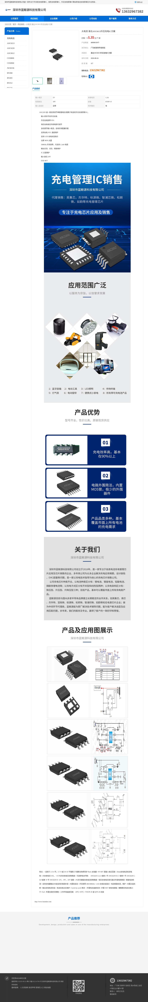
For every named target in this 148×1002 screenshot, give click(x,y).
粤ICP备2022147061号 (34, 981)
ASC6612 (10, 53)
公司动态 (93, 19)
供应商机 (34, 19)
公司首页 (14, 19)
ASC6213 (10, 43)
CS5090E (10, 63)
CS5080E (10, 58)
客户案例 (112, 19)
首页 (14, 24)
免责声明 (32, 987)
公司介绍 (73, 19)
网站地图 (47, 987)
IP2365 (9, 78)
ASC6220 (10, 48)
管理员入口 (40, 987)
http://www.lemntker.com (43, 902)
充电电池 (10, 38)
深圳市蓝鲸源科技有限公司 (51, 981)
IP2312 (9, 83)
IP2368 (9, 73)
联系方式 (132, 19)
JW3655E (10, 68)
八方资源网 (24, 987)
